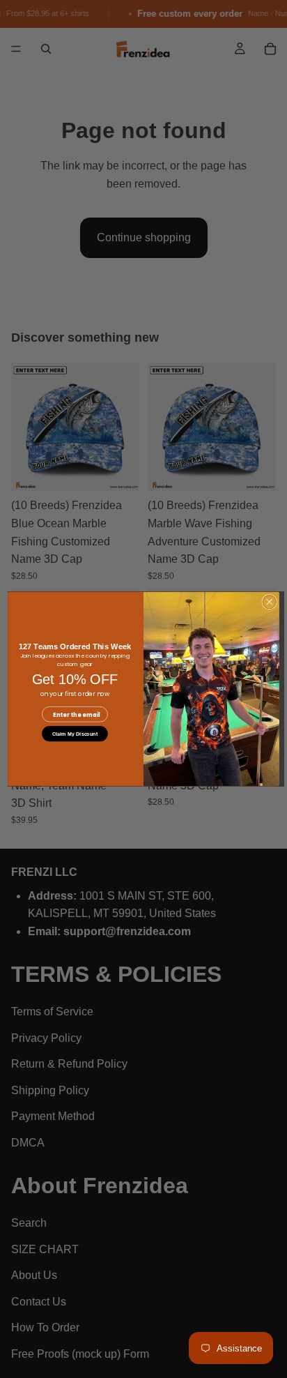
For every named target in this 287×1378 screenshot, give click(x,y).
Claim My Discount (75, 733)
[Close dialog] (269, 601)
